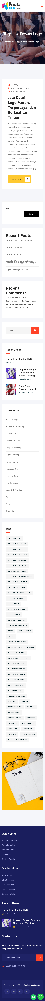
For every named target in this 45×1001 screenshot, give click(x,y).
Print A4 (25, 701)
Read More (16, 179)
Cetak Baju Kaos (14, 538)
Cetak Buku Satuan (14, 248)
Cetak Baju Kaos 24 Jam (17, 544)
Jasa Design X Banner (16, 653)
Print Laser (12, 723)
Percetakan (11, 497)
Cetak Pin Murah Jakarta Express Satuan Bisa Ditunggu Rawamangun (21, 262)
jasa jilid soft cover (16, 685)
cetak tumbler (13, 604)
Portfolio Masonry (9, 840)
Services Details (8, 859)
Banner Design (12, 420)
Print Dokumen (14, 712)
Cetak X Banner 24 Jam (16, 620)
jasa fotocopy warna (16, 674)
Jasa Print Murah (15, 691)
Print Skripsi (28, 729)
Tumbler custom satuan (17, 739)
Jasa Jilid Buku (12, 476)
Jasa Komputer (12, 483)
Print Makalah (28, 723)
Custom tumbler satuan (17, 625)
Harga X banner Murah (17, 642)
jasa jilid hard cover (16, 680)
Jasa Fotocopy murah (16, 663)
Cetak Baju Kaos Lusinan (17, 566)
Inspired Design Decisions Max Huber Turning (27, 372)
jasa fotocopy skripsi (16, 669)
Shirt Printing (11, 511)
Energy (11, 636)
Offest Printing (8, 880)
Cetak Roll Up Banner (16, 598)
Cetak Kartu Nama (14, 441)
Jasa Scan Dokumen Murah (28, 387)
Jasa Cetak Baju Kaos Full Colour (21, 647)
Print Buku (31, 707)
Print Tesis (12, 734)
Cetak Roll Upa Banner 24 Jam (19, 593)
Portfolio (12, 701)
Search (9, 208)
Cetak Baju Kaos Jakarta (17, 555)
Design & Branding (14, 448)
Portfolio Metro (8, 845)
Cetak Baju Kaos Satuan (17, 582)
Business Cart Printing (15, 427)
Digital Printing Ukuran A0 (17, 270)
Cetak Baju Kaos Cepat (16, 549)
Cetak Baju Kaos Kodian (17, 560)
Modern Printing (8, 875)
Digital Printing (12, 455)
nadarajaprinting (19, 88)
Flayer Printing (12, 462)
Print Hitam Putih (15, 718)
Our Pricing (6, 854)
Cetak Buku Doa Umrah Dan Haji (19, 241)
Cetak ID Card (12, 434)
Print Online (13, 729)
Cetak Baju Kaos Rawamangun (20, 576)
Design (10, 631)
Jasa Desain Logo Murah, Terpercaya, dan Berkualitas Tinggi (22, 107)
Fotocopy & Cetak (14, 469)
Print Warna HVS (28, 734)
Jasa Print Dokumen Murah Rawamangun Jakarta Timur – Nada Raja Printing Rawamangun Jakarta (21, 301)
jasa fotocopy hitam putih (18, 658)
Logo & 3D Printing (14, 490)
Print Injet (31, 718)
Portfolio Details (8, 849)
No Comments (18, 92)
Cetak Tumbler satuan (16, 609)
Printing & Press (8, 889)
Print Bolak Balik (14, 707)
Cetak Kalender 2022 (15, 255)
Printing (9, 504)
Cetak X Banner (14, 614)
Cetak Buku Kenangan (16, 587)
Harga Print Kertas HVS (18, 307)
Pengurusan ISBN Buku (16, 696)
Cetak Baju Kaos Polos (17, 571)
